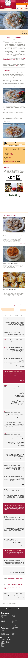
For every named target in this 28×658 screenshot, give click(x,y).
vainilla (10, 157)
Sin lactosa (13, 633)
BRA (5, 172)
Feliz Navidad (23, 309)
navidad (7, 304)
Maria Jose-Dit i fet (8, 411)
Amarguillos (6, 234)
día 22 (15, 65)
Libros (13, 622)
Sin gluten (24, 33)
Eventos (3, 620)
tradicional (16, 304)
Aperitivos (13, 615)
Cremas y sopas (14, 617)
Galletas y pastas (14, 620)
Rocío (5, 339)
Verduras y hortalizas (5, 634)
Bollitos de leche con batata (9, 289)
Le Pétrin (2, 646)
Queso (13, 628)
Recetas (7, 641)
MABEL (5, 385)
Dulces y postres (23, 30)
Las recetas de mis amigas (3, 644)
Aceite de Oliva (4, 615)
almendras (10, 153)
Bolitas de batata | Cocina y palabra (15, 578)
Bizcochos (13, 616)
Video (13, 634)
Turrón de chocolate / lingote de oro (6, 309)
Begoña (5, 433)
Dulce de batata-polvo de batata (10, 263)
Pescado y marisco (15, 627)
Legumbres (4, 622)
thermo (5, 347)
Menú (3, 626)
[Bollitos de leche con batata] (14, 280)
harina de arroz (10, 158)
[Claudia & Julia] (14, 197)
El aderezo (2, 647)
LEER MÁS (22, 243)
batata (9, 151)
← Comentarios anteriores (8, 601)
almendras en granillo (9, 161)
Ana (5, 371)
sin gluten (13, 304)
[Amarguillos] (14, 224)
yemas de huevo (9, 156)
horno (5, 304)
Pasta (3, 627)
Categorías (8, 642)
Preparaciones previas (5, 628)
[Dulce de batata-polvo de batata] (14, 254)
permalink (13, 305)
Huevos (13, 621)
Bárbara (5, 331)
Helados (3, 621)
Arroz (3, 616)
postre (10, 304)
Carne (3, 617)
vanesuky (6, 450)
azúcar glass (10, 154)
